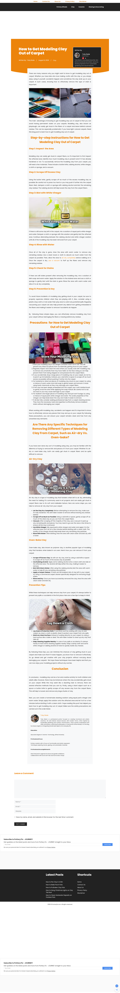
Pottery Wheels (62, 7)
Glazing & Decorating (96, 7)
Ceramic (82, 7)
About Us (57, 1)
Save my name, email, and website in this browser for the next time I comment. (45, 817)
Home (35, 1)
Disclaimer (82, 1)
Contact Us (46, 1)
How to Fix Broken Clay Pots (55, 887)
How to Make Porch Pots (54, 885)
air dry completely (68, 258)
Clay (72, 7)
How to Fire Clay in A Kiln (54, 882)
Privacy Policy (69, 1)
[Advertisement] (60, 23)
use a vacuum (54, 260)
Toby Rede (31, 60)
